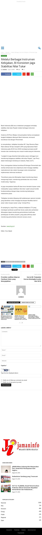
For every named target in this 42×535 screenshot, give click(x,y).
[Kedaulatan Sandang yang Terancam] (6, 479)
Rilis (2, 506)
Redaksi (24, 530)
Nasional (3, 503)
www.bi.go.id (10, 226)
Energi (3, 511)
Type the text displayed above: (9, 373)
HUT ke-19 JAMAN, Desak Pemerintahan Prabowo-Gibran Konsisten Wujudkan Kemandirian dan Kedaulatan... (25, 487)
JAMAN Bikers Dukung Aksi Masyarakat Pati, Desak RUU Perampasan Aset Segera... (25, 468)
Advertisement (32, 530)
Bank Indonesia (10, 261)
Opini (2, 520)
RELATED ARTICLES (13, 302)
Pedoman (16, 530)
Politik (2, 514)
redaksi (5, 69)
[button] (39, 48)
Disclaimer (9, 530)
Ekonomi (7, 52)
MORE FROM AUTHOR (28, 302)
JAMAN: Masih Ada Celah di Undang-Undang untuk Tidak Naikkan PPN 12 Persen (21, 317)
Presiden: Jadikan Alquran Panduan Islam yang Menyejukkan (10, 279)
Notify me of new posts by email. (12, 382)
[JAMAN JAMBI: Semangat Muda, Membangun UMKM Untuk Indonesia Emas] (34, 309)
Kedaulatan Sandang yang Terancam (25, 476)
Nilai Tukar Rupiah (20, 261)
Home (2, 52)
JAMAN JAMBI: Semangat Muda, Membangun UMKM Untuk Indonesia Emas (34, 316)
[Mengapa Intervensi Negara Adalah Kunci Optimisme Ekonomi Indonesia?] (7, 310)
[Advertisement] (21, 24)
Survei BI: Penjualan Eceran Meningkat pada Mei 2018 (32, 279)
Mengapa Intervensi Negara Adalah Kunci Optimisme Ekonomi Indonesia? (6, 317)
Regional (3, 517)
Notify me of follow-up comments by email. (15, 380)
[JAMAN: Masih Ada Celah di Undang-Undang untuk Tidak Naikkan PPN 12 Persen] (21, 310)
